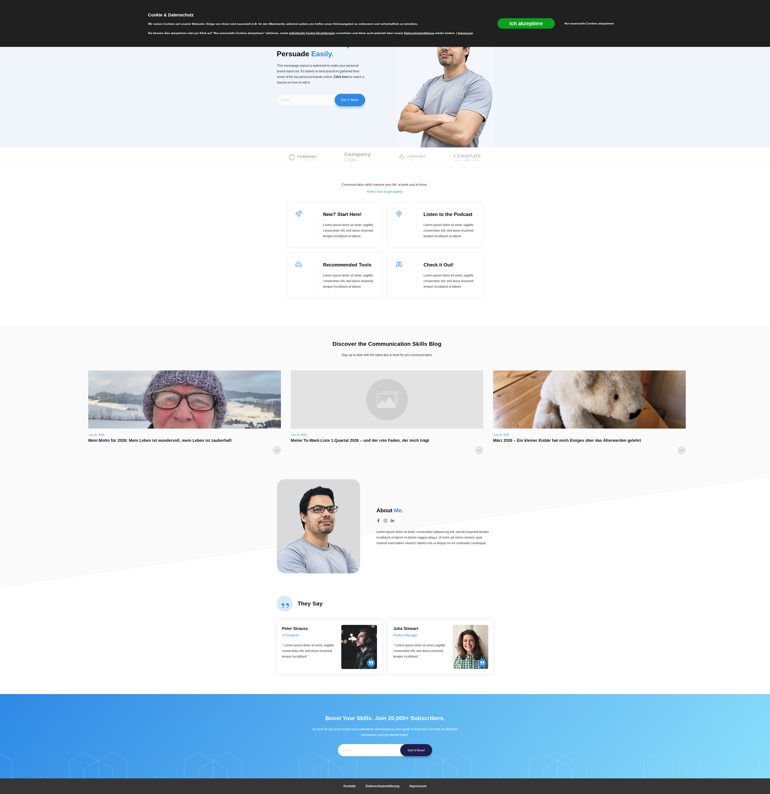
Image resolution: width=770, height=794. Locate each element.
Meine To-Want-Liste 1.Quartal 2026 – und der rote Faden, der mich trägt (360, 440)
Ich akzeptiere (526, 23)
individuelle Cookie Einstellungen (312, 33)
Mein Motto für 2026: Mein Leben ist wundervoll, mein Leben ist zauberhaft (160, 440)
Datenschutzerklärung (419, 33)
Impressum (465, 33)
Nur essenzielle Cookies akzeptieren (589, 23)
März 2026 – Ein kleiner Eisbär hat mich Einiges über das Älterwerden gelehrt (567, 440)
